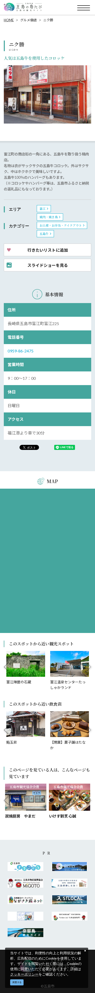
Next (89, 667)
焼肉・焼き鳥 (49, 217)
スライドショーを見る (47, 265)
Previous (6, 667)
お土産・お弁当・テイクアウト (61, 225)
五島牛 (44, 233)
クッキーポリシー (24, 974)
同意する (17, 982)
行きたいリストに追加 (47, 250)
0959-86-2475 (20, 350)
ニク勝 (48, 20)
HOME (9, 20)
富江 (43, 208)
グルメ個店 (28, 20)
